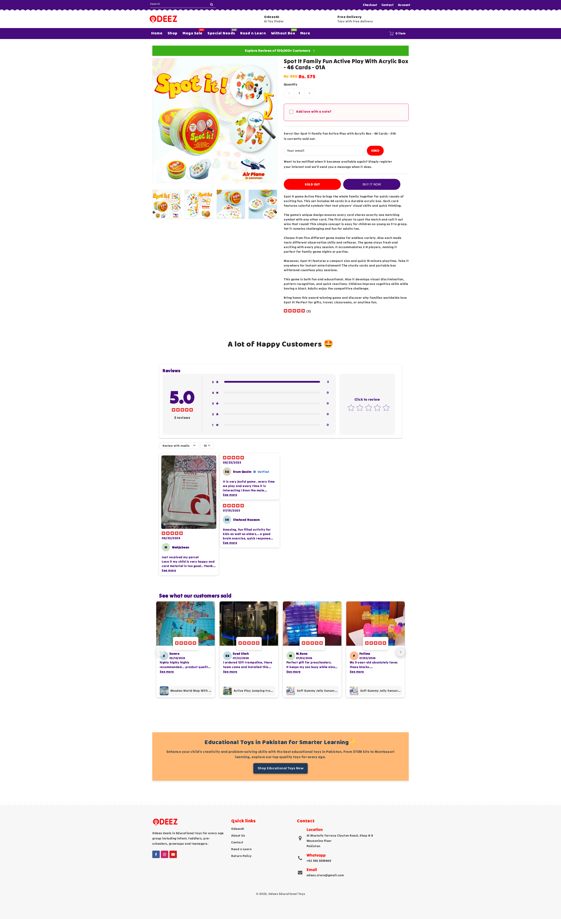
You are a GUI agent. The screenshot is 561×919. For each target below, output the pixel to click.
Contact (388, 5)
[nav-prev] (160, 652)
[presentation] (153, 212)
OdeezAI (237, 829)
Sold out (312, 184)
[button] (270, 381)
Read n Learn (241, 849)
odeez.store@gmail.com (325, 875)
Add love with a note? (314, 111)
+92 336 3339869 (319, 861)
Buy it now (372, 184)
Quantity (290, 84)
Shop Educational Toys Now (281, 768)
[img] (294, 311)
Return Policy (241, 856)
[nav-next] (400, 652)
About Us (238, 835)
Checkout (370, 5)
